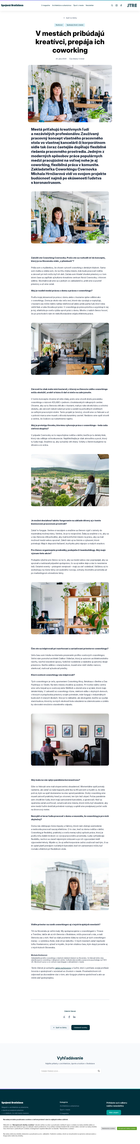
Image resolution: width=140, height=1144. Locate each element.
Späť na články (71, 18)
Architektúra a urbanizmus (69, 1106)
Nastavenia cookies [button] (108, 1128)
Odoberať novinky (80, 1027)
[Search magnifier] (98, 1071)
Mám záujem (113, 1112)
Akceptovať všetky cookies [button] (127, 1128)
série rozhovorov (63, 968)
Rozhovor (59, 25)
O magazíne (64, 1113)
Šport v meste (65, 1110)
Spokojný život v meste (75, 25)
